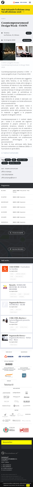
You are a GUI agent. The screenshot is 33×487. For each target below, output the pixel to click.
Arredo (8, 160)
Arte (14, 160)
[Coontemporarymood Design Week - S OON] (9, 51)
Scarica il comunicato (10, 153)
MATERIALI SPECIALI (23, 327)
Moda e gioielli (22, 160)
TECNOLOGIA (21, 296)
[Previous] (2, 52)
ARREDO (11, 273)
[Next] (31, 52)
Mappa (29, 33)
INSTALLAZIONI (13, 279)
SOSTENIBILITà (12, 329)
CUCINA (11, 276)
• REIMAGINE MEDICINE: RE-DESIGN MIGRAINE (17, 288)
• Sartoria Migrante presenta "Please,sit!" (19, 321)
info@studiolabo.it (7, 468)
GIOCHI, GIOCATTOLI (19, 276)
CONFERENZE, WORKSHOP (20, 273)
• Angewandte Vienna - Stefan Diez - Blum (20, 339)
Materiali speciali (15, 163)
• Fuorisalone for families (19, 269)
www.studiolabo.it (7, 470)
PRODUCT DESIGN (13, 296)
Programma (27, 40)
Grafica (4, 163)
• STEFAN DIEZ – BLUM (17, 305)
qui (23, 485)
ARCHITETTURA (13, 294)
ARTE (17, 327)
